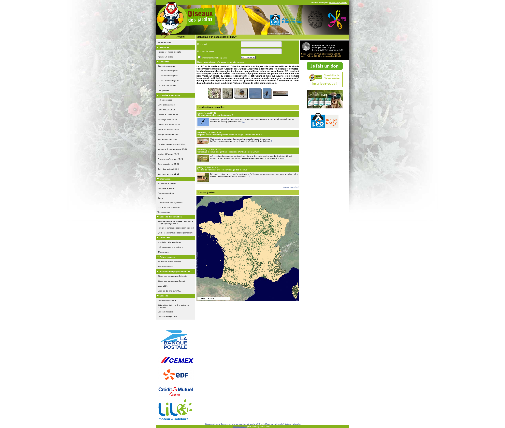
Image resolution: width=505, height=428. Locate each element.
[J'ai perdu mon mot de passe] (230, 62)
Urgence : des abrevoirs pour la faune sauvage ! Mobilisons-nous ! (229, 135)
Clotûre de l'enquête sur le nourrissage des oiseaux (222, 170)
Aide (161, 198)
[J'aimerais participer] (338, 2)
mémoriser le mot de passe (214, 58)
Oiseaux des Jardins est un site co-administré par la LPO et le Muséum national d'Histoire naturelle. (253, 424)
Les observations (167, 66)
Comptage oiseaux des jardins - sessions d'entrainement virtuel (228, 152)
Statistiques (164, 212)
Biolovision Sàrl (240, 426)
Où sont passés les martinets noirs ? (215, 115)
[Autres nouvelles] (291, 187)
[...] (243, 121)
